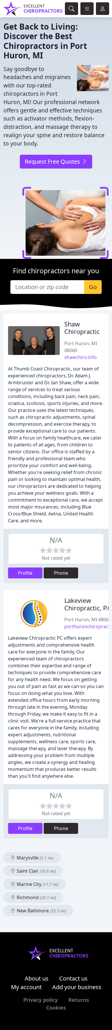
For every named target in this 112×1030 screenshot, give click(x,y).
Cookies (56, 1007)
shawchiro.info (80, 357)
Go (93, 287)
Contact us (73, 978)
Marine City (37, 884)
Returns (78, 999)
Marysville (34, 858)
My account (26, 987)
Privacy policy (40, 999)
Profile (25, 573)
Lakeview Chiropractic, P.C (87, 604)
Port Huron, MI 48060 (87, 619)
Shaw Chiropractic (82, 328)
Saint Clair (36, 871)
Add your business (76, 987)
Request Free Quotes (53, 161)
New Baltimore (41, 910)
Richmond (36, 897)
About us (37, 978)
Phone (61, 573)
